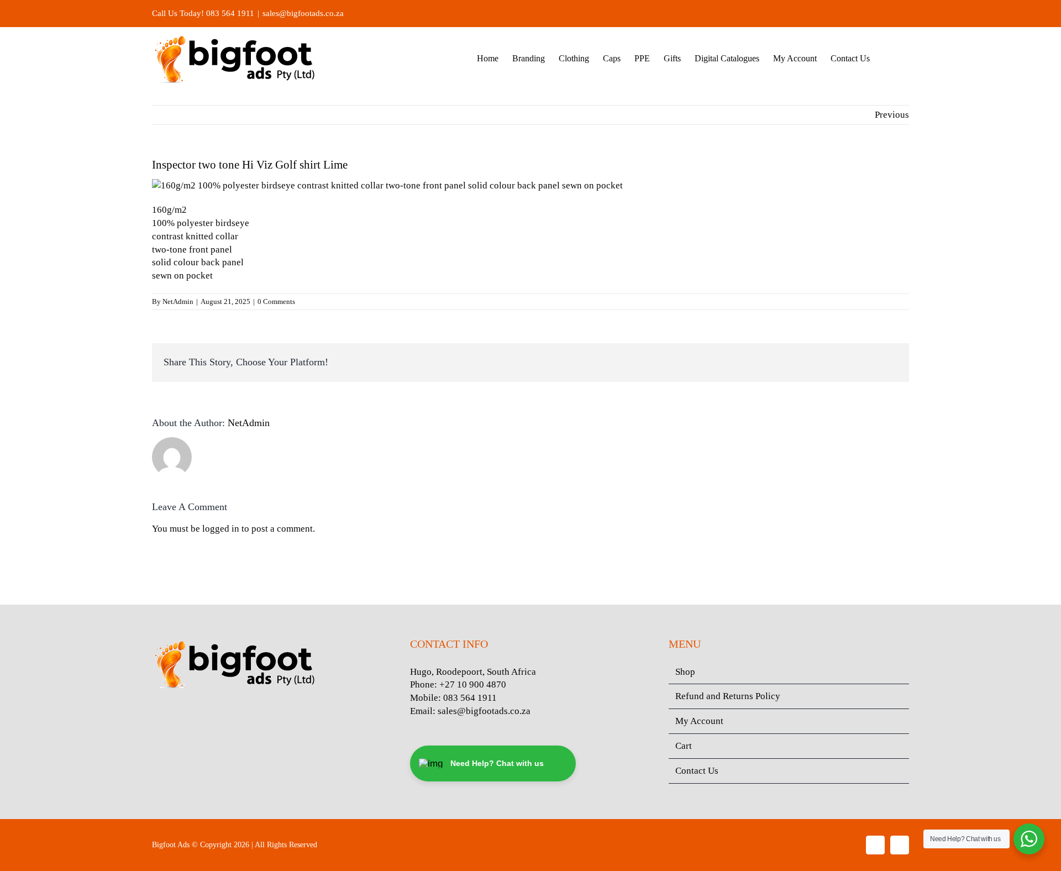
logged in (220, 528)
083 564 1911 (470, 697)
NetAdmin (177, 301)
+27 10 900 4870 (472, 684)
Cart (683, 746)
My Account (699, 721)
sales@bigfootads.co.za (303, 13)
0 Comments (276, 301)
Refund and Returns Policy (727, 696)
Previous (892, 114)
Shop (685, 672)
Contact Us (696, 770)
